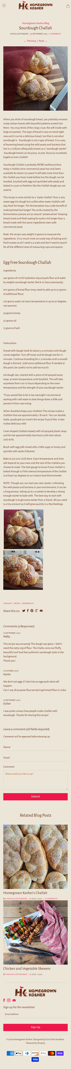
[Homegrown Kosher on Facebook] (4, 1000)
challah (7, 603)
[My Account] (3, 5)
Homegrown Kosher (22, 1039)
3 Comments (55, 34)
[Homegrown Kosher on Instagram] (8, 1000)
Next (43, 40)
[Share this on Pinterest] (32, 610)
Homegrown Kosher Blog (35, 23)
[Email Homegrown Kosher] (14, 1000)
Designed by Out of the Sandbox (48, 1039)
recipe (17, 603)
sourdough (28, 603)
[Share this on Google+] (36, 610)
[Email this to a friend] (41, 610)
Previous (30, 40)
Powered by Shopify (35, 1043)
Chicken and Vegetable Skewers (27, 969)
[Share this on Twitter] (24, 610)
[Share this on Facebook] (28, 610)
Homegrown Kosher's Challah (25, 893)
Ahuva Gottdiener (16, 899)
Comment (8, 766)
